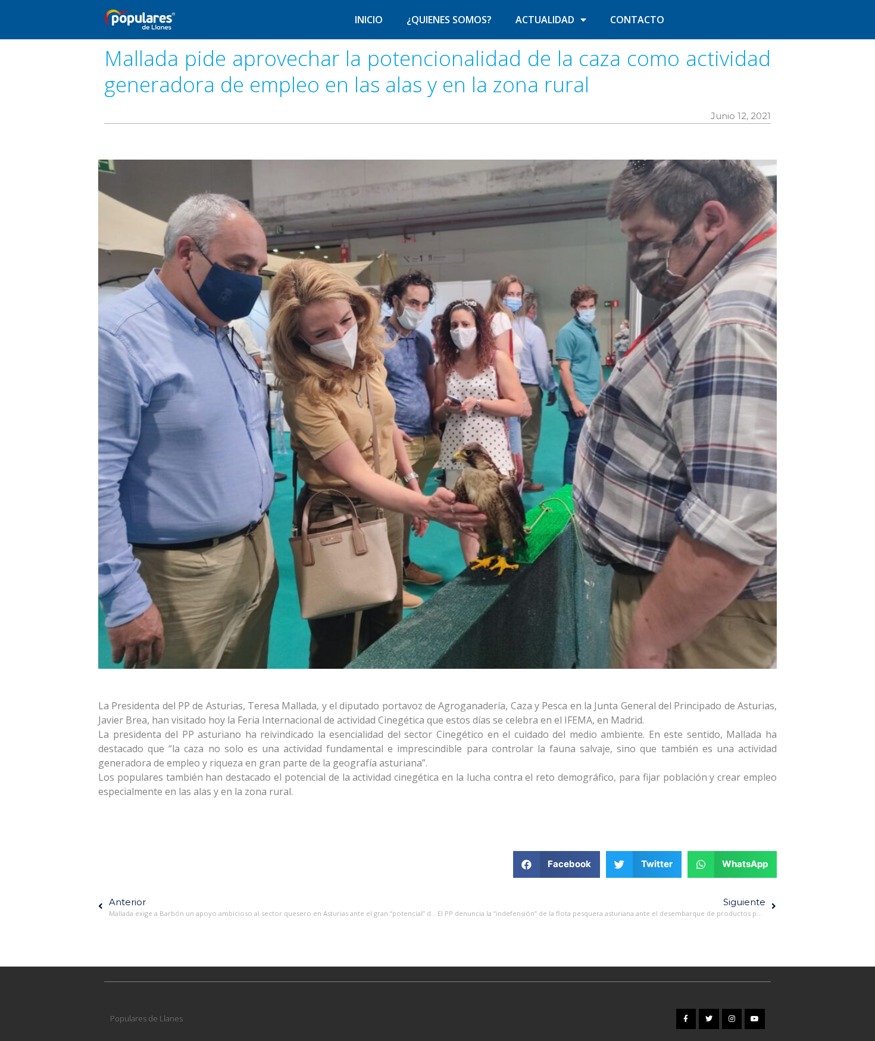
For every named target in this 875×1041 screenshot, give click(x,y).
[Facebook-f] (686, 1019)
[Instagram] (732, 1019)
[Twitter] (709, 1019)
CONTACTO (637, 19)
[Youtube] (755, 1019)
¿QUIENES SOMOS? (449, 19)
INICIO (369, 19)
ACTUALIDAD (544, 19)
